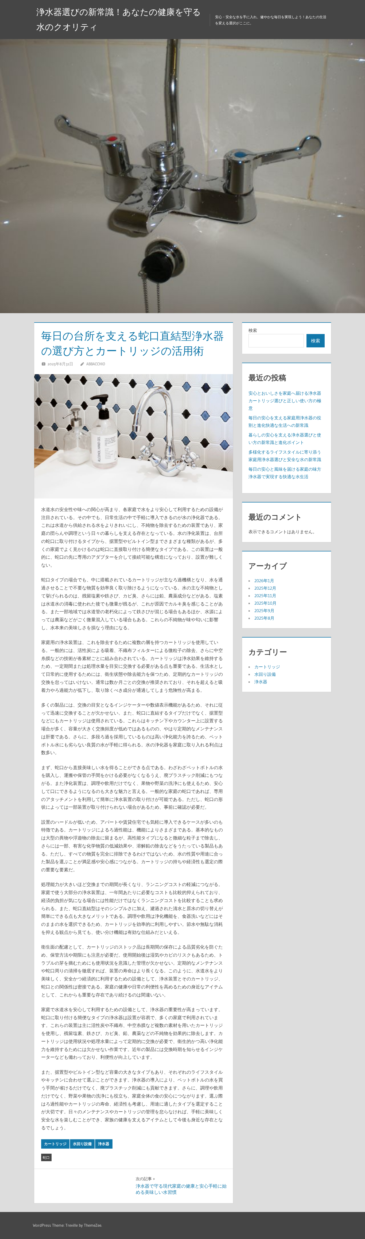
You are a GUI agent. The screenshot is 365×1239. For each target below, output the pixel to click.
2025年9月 (264, 610)
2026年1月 (264, 580)
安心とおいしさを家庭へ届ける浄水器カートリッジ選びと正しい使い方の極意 (284, 400)
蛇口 (46, 1157)
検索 (252, 330)
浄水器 (103, 1143)
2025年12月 (265, 588)
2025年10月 (265, 603)
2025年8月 (264, 618)
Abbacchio (95, 363)
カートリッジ (55, 1143)
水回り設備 (82, 1143)
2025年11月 (265, 595)
